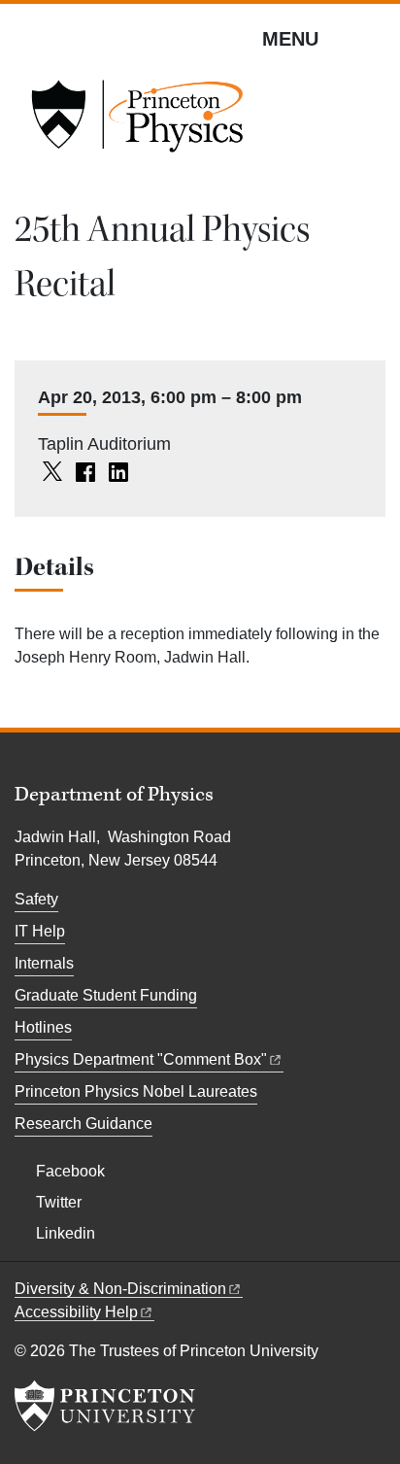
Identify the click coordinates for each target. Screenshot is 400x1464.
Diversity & (120, 1288)
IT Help (40, 931)
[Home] (137, 122)
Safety (36, 899)
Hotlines (43, 1027)
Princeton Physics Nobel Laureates (136, 1091)
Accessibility (76, 1312)
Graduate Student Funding (106, 995)
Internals (44, 963)
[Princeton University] (105, 1406)
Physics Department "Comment (141, 1059)
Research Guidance (83, 1123)
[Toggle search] (372, 38)
